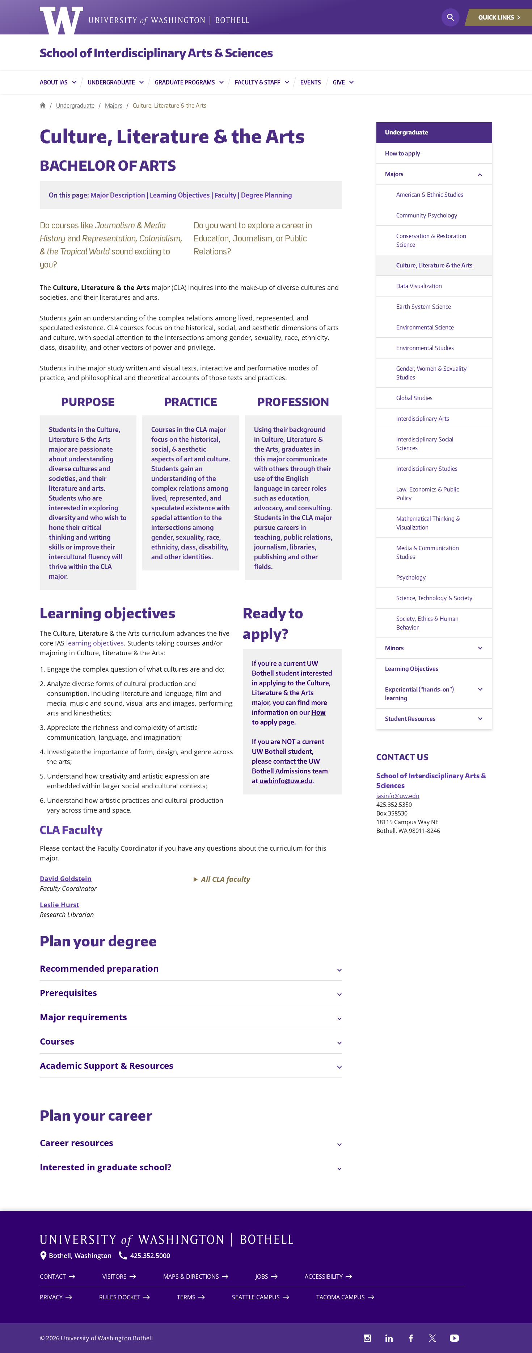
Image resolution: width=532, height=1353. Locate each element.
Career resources (76, 1143)
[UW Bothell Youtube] (454, 1338)
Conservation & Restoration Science (431, 240)
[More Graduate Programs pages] (221, 82)
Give (339, 82)
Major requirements (83, 1017)
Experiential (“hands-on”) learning (419, 694)
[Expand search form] (451, 17)
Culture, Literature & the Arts (434, 265)
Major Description (117, 195)
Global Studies (414, 398)
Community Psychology (426, 215)
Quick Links (496, 17)
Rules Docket (119, 1297)
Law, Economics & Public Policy (427, 494)
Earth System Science (423, 306)
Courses (57, 1041)
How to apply (402, 153)
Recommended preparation (99, 968)
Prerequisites (68, 993)
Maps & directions (191, 1277)
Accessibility (324, 1277)
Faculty (225, 195)
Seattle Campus (256, 1297)
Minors (394, 648)
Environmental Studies (425, 348)
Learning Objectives (180, 195)
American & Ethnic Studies (429, 194)
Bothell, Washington (80, 1256)
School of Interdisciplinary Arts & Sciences (156, 52)
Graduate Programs (185, 82)
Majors (113, 105)
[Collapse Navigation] (480, 174)
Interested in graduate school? (105, 1167)
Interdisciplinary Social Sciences (424, 444)
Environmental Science (425, 327)
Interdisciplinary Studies (426, 468)
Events (310, 82)
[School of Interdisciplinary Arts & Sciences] (43, 105)
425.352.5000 (150, 1256)
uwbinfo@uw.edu (285, 780)
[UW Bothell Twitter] (432, 1338)
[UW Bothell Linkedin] (389, 1338)
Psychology (411, 577)
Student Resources (410, 718)
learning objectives (95, 643)
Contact (53, 1277)
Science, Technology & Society (434, 598)
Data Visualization (419, 286)
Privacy (51, 1297)
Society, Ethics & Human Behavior (427, 623)
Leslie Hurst (59, 904)
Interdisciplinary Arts (422, 418)
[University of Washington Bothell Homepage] (252, 1240)
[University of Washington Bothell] (144, 20)
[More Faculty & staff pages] (287, 82)
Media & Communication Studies (427, 552)
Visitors (114, 1277)
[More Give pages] (351, 82)
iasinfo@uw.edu (397, 796)
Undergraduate (111, 82)
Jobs (262, 1277)
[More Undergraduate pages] (141, 82)
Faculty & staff (257, 82)
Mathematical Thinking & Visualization (428, 523)
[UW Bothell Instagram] (367, 1338)
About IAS (54, 82)
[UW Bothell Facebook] (411, 1338)
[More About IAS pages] (74, 82)
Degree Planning (266, 195)
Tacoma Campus (340, 1297)
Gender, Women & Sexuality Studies (431, 373)
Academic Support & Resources (106, 1065)
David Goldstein (66, 878)
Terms (186, 1297)
